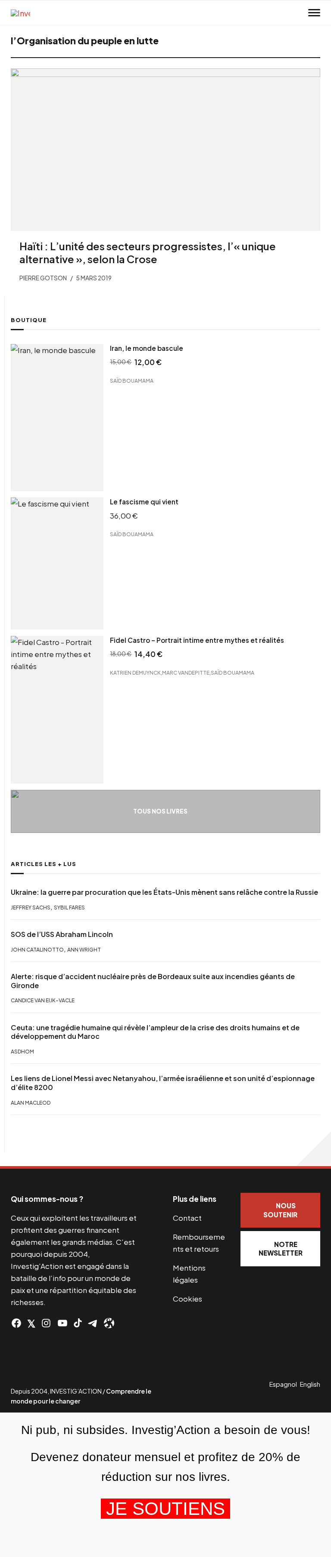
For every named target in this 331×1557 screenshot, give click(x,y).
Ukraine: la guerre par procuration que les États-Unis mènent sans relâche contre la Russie (164, 892)
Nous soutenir (280, 1210)
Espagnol (283, 1384)
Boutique (29, 319)
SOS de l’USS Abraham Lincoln (62, 934)
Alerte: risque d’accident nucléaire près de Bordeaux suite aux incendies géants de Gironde (153, 981)
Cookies (187, 1298)
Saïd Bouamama (131, 381)
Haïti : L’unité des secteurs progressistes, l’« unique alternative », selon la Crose (147, 252)
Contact (187, 1217)
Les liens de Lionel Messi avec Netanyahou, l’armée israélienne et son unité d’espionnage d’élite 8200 (163, 1083)
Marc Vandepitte (185, 672)
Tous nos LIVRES (160, 811)
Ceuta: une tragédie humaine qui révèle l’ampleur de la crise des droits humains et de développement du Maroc (155, 1032)
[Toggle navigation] (314, 13)
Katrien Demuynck (135, 672)
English (310, 1384)
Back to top (314, 1149)
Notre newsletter (281, 1248)
